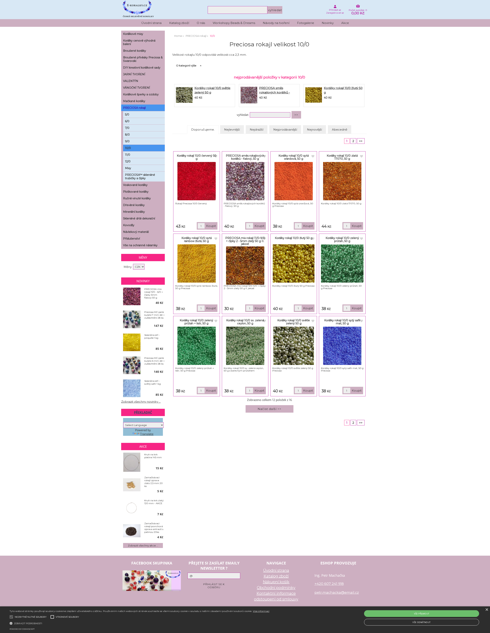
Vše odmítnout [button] (421, 622)
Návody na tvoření (276, 23)
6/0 (127, 121)
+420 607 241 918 (329, 583)
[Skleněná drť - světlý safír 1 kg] (131, 388)
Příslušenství (131, 238)
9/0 (127, 141)
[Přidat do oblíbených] (216, 156)
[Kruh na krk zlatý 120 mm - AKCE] (131, 508)
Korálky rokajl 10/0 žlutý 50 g (293, 238)
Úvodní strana (151, 23)
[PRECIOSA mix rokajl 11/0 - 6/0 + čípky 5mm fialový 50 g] (131, 297)
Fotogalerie (305, 23)
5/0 (127, 114)
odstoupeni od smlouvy (276, 599)
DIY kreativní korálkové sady (141, 67)
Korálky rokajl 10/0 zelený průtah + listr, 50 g (196, 322)
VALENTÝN (130, 81)
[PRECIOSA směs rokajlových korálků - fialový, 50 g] (249, 96)
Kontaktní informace (276, 593)
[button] (139, 623)
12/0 (128, 161)
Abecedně (339, 129)
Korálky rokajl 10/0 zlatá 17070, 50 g (342, 157)
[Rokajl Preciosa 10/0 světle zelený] (293, 346)
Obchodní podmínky (276, 587)
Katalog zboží (179, 23)
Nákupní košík (276, 582)
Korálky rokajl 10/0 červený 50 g (196, 157)
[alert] (245, 619)
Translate (147, 434)
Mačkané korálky (134, 101)
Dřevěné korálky (134, 205)
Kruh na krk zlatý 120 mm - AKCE (154, 502)
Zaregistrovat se (335, 12)
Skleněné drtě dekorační (139, 218)
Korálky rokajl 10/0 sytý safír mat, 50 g (342, 322)
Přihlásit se (335, 9)
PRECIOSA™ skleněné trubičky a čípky (140, 176)
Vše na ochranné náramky (140, 245)
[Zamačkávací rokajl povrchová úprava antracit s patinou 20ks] (131, 531)
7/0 (127, 128)
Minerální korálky (134, 211)
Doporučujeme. (203, 129)
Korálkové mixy (133, 34)
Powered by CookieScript (22, 629)
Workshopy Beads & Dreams (234, 23)
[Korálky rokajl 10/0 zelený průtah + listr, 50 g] (196, 346)
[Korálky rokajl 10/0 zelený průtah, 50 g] (342, 264)
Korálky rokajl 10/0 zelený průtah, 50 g (342, 239)
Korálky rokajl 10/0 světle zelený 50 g (293, 322)
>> (361, 141)
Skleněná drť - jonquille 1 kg (152, 336)
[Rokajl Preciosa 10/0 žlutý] (293, 263)
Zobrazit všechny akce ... (143, 545)
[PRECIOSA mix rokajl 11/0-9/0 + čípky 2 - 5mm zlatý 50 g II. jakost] (245, 265)
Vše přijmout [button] (421, 613)
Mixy (128, 168)
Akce (345, 23)
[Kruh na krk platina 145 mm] (131, 462)
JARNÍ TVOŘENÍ (134, 74)
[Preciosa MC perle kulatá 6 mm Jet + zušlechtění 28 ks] (131, 366)
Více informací (261, 611)
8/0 (127, 134)
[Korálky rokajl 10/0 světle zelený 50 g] (184, 95)
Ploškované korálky (136, 191)
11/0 (127, 154)
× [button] (486, 609)
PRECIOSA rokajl (134, 108)
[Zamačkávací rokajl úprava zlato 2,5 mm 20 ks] (131, 485)
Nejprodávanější (285, 129)
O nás (201, 23)
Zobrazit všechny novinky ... (141, 401)
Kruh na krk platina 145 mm (153, 456)
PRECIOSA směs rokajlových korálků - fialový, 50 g (274, 92)
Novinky (328, 23)
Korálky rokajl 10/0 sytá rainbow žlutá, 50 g (196, 239)
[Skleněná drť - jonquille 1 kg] (131, 343)
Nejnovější (314, 129)
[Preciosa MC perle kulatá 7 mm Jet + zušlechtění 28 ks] (131, 320)
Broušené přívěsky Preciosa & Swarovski (143, 59)
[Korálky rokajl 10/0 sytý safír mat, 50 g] (342, 346)
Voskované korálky (135, 185)
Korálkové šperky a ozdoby (141, 94)
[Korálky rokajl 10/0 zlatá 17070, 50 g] (342, 181)
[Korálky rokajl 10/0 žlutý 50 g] (313, 95)
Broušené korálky (134, 50)
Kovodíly (128, 225)
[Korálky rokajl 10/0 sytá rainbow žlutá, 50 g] (196, 263)
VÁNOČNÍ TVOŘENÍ (136, 87)
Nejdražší (256, 129)
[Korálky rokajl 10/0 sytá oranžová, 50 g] (293, 181)
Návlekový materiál (136, 232)
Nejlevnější (232, 129)
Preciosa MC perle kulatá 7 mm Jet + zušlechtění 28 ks (154, 315)
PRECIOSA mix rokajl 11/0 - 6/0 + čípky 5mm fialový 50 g (153, 293)
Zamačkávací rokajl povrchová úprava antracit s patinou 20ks (153, 527)
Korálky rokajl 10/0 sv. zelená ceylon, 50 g (245, 322)
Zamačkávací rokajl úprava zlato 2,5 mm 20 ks (153, 481)
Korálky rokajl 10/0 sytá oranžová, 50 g (293, 157)
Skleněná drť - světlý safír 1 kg (152, 382)
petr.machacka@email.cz (336, 592)
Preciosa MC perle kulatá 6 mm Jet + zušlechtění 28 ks (154, 361)
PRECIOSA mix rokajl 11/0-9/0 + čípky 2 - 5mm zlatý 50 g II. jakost (245, 241)
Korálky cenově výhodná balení (139, 42)
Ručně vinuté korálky (137, 198)
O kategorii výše (186, 65)
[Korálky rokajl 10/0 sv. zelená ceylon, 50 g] (245, 346)
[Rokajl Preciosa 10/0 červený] (196, 181)
